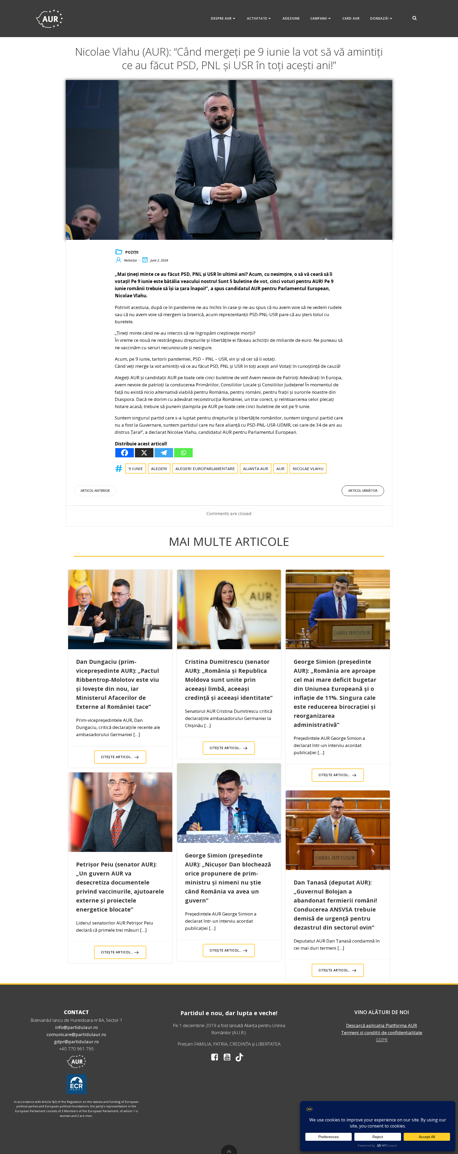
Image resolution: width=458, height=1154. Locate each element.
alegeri (159, 468)
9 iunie (136, 468)
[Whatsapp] (183, 452)
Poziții (131, 252)
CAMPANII (318, 18)
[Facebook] (124, 452)
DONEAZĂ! (379, 18)
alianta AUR (255, 468)
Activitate (257, 18)
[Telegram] (164, 452)
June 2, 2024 (159, 260)
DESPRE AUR (221, 18)
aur (280, 468)
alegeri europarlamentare (205, 468)
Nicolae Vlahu (308, 468)
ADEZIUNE (291, 18)
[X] (144, 452)
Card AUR (351, 18)
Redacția (130, 260)
